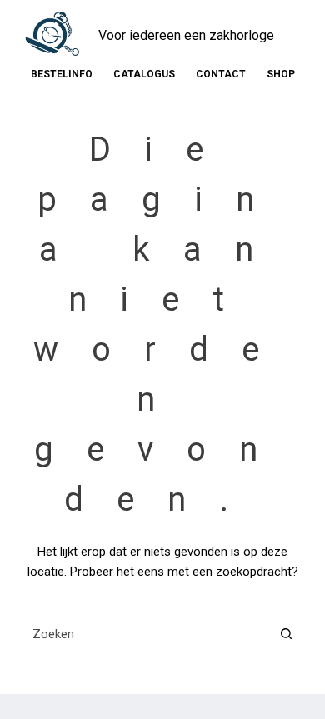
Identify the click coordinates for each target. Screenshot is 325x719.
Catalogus (144, 74)
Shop (281, 74)
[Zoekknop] (286, 633)
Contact (221, 74)
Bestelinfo (61, 74)
